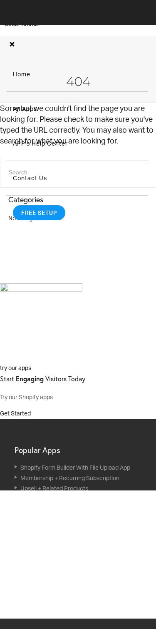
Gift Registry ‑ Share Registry (58, 509)
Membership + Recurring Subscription (69, 477)
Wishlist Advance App (48, 550)
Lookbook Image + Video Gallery (62, 582)
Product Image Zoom (48, 602)
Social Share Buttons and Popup (63, 613)
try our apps (15, 367)
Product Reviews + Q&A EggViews (64, 540)
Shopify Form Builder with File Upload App (75, 467)
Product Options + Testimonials (61, 592)
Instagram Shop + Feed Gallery (60, 561)
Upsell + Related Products (54, 488)
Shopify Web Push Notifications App (67, 498)
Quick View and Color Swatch (59, 571)
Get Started (16, 413)
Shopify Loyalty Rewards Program (64, 529)
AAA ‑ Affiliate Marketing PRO (59, 519)
